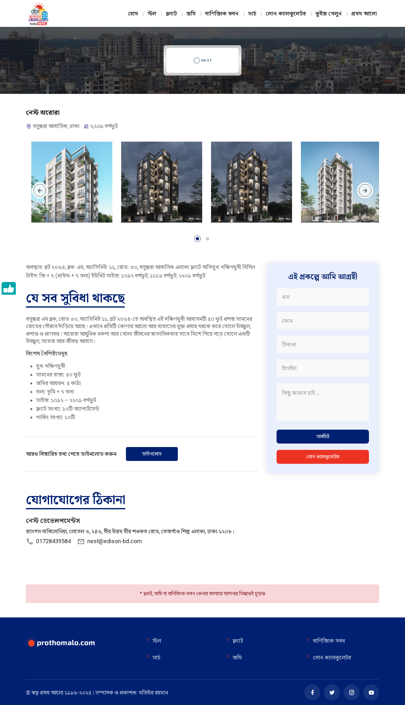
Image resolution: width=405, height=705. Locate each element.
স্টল (151, 13)
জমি (191, 13)
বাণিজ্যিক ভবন (222, 13)
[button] (197, 240)
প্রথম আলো (364, 13)
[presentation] (40, 190)
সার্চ (252, 13)
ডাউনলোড (152, 454)
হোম (133, 13)
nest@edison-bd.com (114, 541)
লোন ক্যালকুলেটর (286, 13)
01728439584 (52, 541)
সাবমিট (322, 436)
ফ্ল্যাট (171, 13)
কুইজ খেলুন (328, 13)
